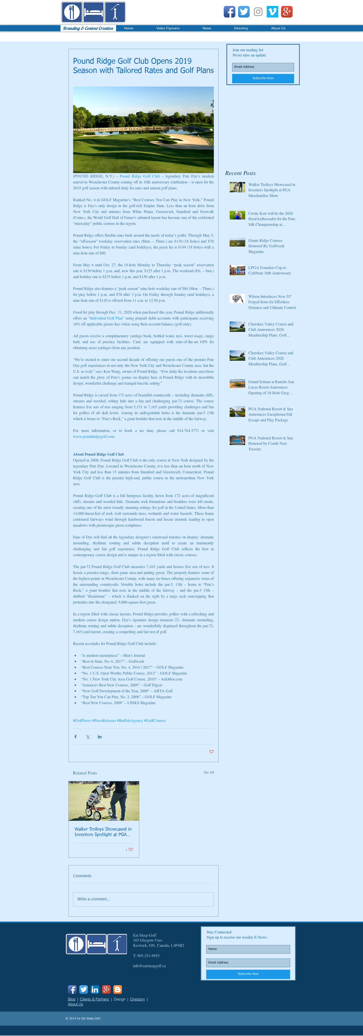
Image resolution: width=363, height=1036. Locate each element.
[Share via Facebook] (75, 736)
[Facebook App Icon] (229, 12)
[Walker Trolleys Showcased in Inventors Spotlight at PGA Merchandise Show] (104, 801)
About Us (75, 1004)
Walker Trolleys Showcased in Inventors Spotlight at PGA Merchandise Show (103, 832)
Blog (71, 999)
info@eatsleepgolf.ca (149, 965)
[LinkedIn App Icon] (95, 989)
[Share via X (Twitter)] (87, 736)
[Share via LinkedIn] (99, 736)
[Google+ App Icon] (287, 12)
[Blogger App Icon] (117, 989)
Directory (137, 999)
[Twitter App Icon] (244, 12)
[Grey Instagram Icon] (258, 12)
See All (209, 772)
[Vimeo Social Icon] (272, 12)
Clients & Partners (94, 999)
